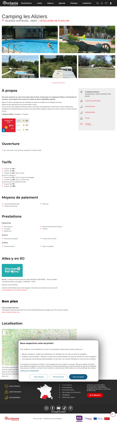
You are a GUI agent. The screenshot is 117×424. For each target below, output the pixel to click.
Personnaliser (58, 377)
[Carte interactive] (102, 3)
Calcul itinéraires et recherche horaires (14, 290)
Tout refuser (39, 377)
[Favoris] (106, 3)
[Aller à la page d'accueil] (10, 3)
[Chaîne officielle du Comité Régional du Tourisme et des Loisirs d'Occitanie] (58, 408)
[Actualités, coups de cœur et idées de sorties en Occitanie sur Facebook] (52, 408)
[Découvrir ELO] (113, 414)
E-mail (87, 118)
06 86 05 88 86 (90, 112)
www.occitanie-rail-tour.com (11, 312)
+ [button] (4, 331)
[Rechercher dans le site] (98, 3)
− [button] (4, 334)
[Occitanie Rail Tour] (12, 276)
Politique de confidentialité (29, 371)
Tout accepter (78, 377)
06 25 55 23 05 (90, 106)
